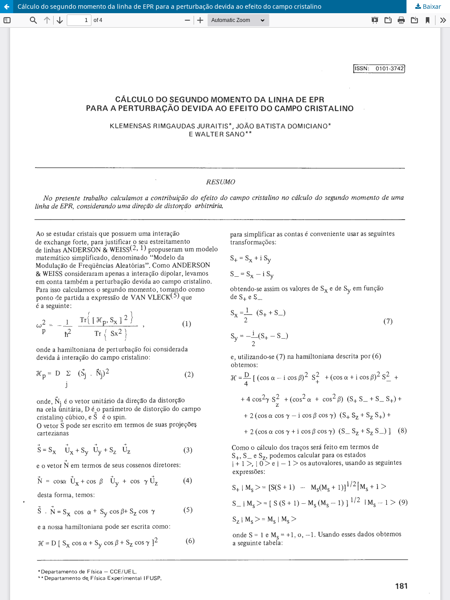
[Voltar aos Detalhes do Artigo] (6, 6)
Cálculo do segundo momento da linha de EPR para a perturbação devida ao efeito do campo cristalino (169, 6)
